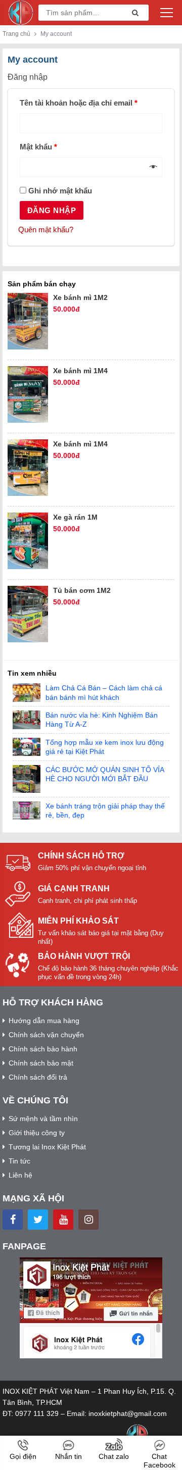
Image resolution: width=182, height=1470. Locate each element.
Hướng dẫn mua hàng (44, 1021)
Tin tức (19, 1161)
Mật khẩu (38, 146)
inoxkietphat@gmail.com (127, 1413)
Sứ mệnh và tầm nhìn (43, 1118)
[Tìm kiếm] (132, 13)
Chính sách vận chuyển (46, 1035)
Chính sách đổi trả (38, 1077)
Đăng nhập (51, 210)
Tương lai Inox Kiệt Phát (47, 1147)
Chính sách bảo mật (41, 1063)
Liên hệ (20, 1175)
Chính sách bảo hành (43, 1049)
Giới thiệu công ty (37, 1133)
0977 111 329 (37, 1413)
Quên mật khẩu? (45, 229)
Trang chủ (16, 33)
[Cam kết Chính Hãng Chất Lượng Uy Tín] (20, 12)
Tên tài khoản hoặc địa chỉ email (79, 102)
